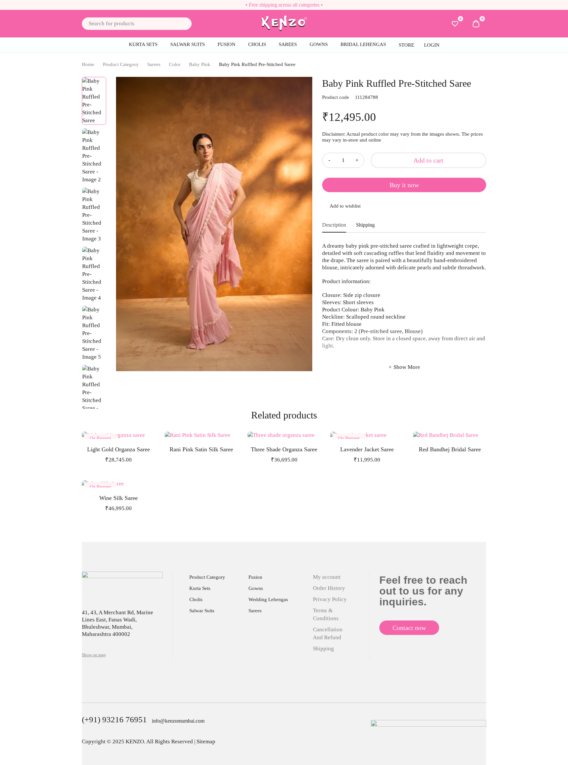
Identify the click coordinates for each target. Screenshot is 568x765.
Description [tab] (334, 225)
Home (88, 64)
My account (327, 577)
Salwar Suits (201, 610)
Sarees (153, 64)
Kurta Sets (199, 588)
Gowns (255, 588)
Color (174, 64)
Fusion (255, 577)
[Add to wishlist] (404, 206)
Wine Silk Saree (118, 498)
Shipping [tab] (365, 225)
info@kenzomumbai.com (178, 721)
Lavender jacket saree (367, 449)
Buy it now (404, 185)
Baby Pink (199, 64)
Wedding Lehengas (268, 599)
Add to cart (428, 160)
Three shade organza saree (284, 449)
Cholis (195, 599)
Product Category (121, 64)
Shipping (323, 648)
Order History (329, 588)
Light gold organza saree (118, 449)
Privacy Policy (330, 599)
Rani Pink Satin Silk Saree (201, 449)
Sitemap (206, 741)
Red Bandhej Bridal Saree (450, 449)
